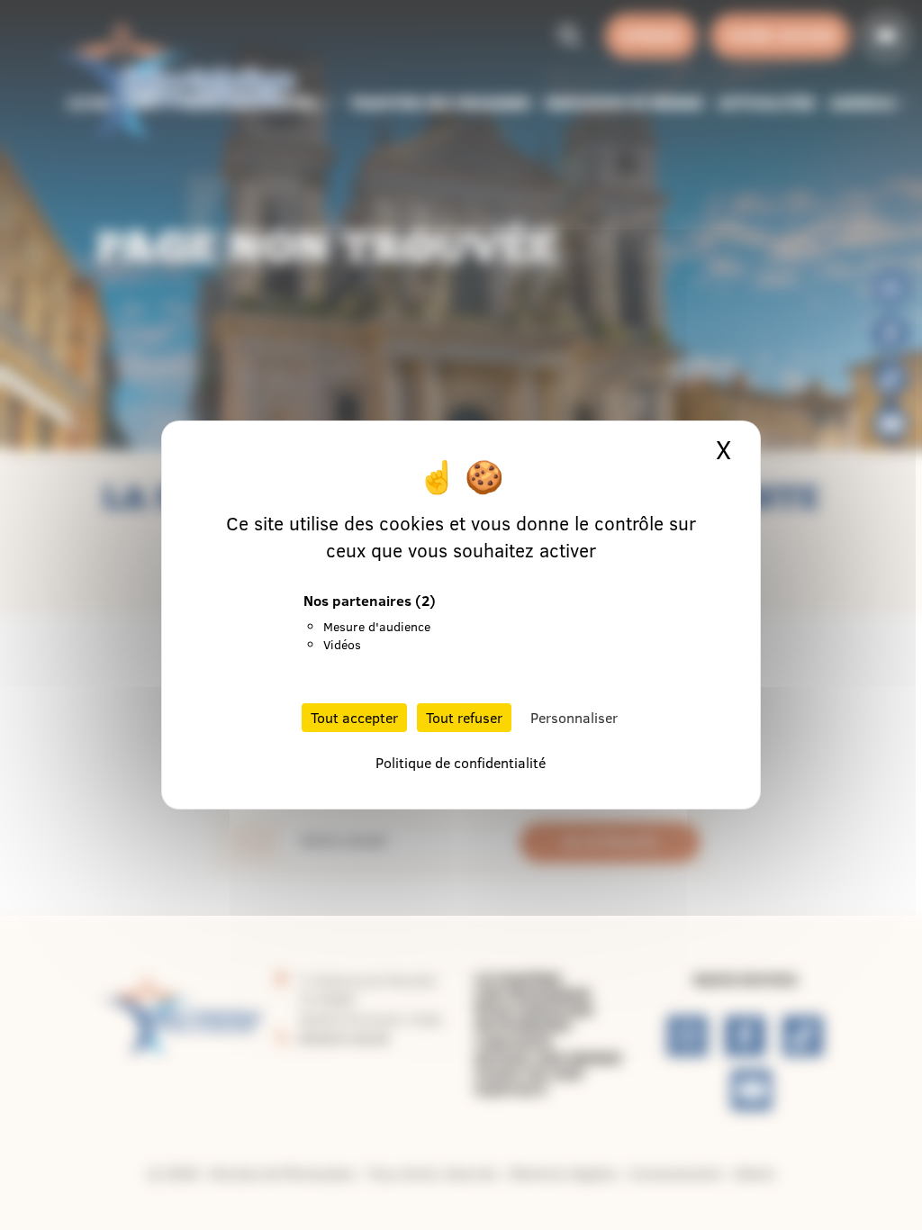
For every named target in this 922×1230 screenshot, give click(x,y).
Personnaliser (574, 718)
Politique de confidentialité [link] (460, 763)
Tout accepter (354, 718)
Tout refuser (464, 718)
